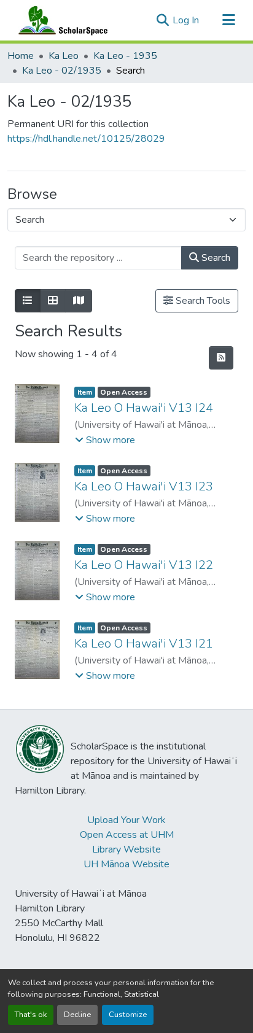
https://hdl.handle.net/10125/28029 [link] (86, 138)
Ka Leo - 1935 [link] (125, 56)
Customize (128, 1014)
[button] (60, 20)
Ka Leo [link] (64, 56)
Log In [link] (186, 20)
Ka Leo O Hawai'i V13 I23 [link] (143, 486)
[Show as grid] (53, 300)
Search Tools (201, 301)
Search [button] (214, 258)
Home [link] (20, 56)
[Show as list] (28, 300)
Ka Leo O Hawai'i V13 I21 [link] (143, 643)
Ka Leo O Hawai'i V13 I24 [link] (143, 408)
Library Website (126, 849)
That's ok (31, 1014)
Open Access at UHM (127, 834)
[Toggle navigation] (228, 20)
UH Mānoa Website (126, 864)
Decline (77, 1014)
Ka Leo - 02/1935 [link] (61, 70)
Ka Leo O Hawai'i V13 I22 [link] (143, 565)
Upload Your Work (126, 820)
